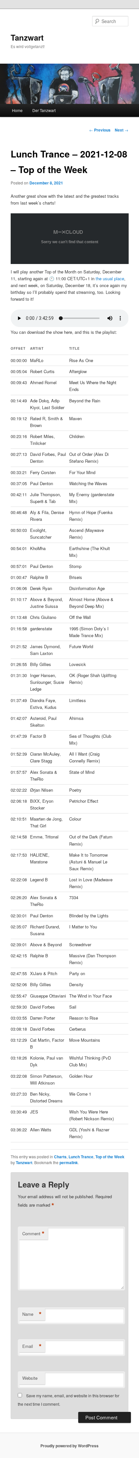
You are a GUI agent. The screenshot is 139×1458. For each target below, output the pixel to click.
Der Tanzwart (44, 110)
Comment (33, 1233)
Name (32, 1314)
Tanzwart (27, 37)
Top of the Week (109, 1157)
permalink (68, 1162)
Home (17, 110)
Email (32, 1346)
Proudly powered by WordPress (69, 1446)
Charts (60, 1157)
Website (29, 1378)
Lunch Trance (81, 1157)
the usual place (110, 278)
